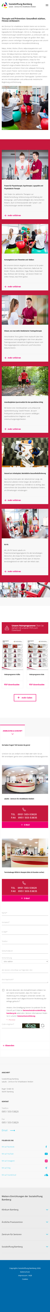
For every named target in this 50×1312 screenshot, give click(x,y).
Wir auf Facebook (8, 1147)
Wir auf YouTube (8, 1154)
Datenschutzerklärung (26, 1016)
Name (4, 913)
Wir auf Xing (6, 1168)
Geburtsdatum (7, 951)
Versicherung (7, 958)
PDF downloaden (12, 684)
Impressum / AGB (25, 1275)
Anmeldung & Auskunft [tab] (12, 731)
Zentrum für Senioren (12, 1234)
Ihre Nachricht (8, 979)
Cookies (25, 1279)
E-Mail (26, 825)
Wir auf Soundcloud (9, 1175)
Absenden (9, 1045)
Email (5, 1130)
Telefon (4, 941)
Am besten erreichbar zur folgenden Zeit (17, 970)
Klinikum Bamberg (10, 1209)
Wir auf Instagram (8, 1161)
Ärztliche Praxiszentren (12, 1222)
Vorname (6, 922)
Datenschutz (25, 1272)
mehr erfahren (14, 215)
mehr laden (26, 697)
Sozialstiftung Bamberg (12, 1246)
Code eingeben (8, 1024)
